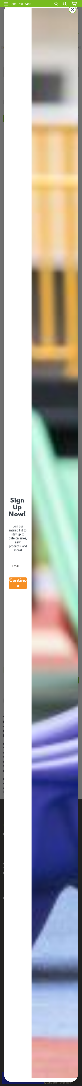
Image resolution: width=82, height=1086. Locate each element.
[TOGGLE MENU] (6, 4)
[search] (56, 4)
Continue (18, 583)
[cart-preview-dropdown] (73, 3)
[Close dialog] (72, 9)
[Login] (64, 4)
